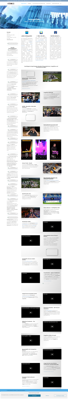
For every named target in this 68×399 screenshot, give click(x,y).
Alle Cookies (34, 395)
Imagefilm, (31, 42)
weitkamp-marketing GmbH (27, 296)
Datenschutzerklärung (58, 0)
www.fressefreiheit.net (47, 280)
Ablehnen (47, 395)
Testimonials (48, 3)
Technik (28, 50)
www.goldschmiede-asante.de (49, 371)
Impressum (52, 0)
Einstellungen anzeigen (60, 395)
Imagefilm (29, 3)
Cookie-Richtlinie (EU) (55, 3)
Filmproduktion (24, 3)
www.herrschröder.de (25, 386)
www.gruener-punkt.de (26, 88)
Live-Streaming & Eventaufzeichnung (38, 3)
